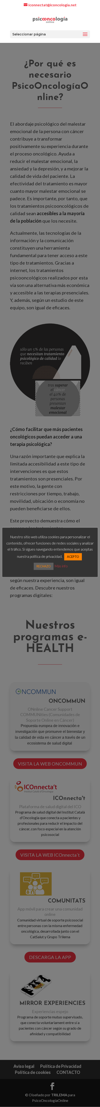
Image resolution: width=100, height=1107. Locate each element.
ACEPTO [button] (73, 557)
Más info (61, 566)
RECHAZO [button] (44, 566)
